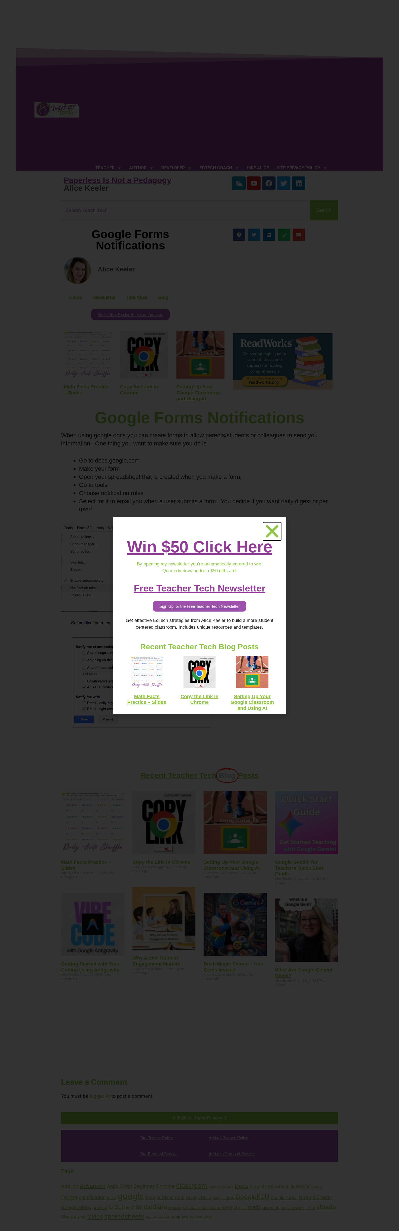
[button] (272, 531)
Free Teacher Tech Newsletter (199, 588)
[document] (199, 615)
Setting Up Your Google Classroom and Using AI (252, 702)
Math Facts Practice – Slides (146, 699)
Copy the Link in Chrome (199, 699)
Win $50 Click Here (199, 547)
